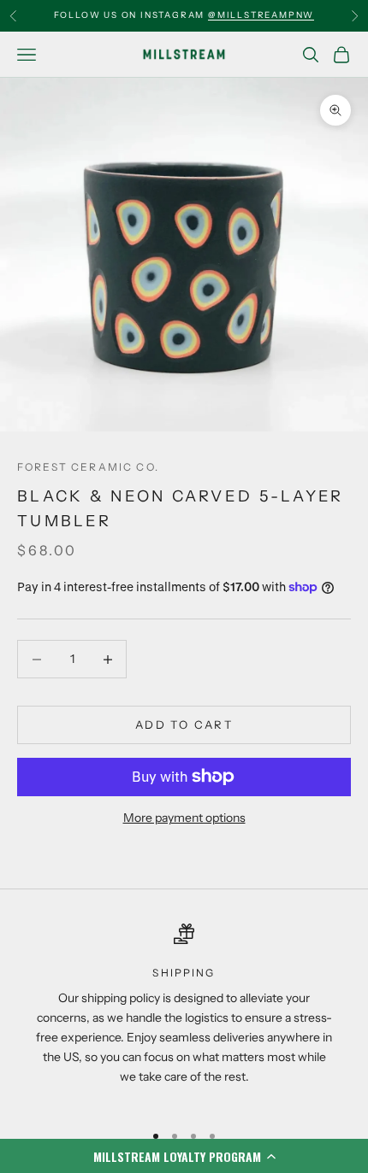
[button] (184, 1156)
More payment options (184, 817)
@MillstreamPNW (261, 15)
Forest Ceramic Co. (88, 466)
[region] (184, 1015)
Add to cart (184, 724)
